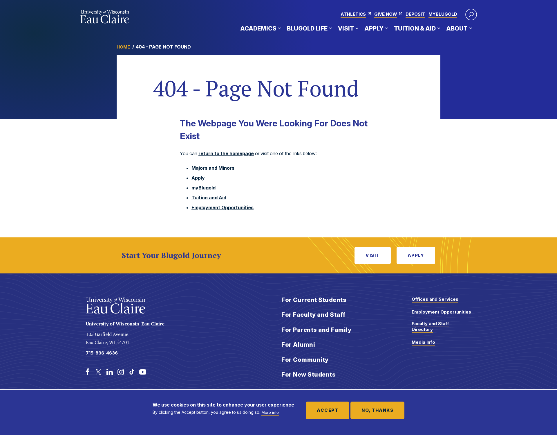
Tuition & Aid (415, 28)
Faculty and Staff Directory (430, 326)
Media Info (423, 342)
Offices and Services (435, 299)
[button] (471, 14)
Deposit (415, 14)
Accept (327, 410)
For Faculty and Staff (313, 314)
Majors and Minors (212, 168)
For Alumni (298, 344)
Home (123, 47)
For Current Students (313, 299)
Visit (346, 28)
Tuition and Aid (208, 198)
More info (270, 412)
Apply (374, 28)
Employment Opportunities (222, 207)
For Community (305, 359)
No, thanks (377, 410)
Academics (258, 28)
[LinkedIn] (109, 371)
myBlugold (442, 14)
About (457, 28)
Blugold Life (307, 28)
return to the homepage (226, 153)
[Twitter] (98, 371)
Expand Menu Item (279, 28)
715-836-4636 (102, 353)
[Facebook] (87, 371)
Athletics (353, 14)
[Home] (105, 17)
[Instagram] (120, 371)
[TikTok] (131, 371)
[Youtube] (142, 371)
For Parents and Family (316, 329)
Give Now (385, 14)
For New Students (308, 374)
